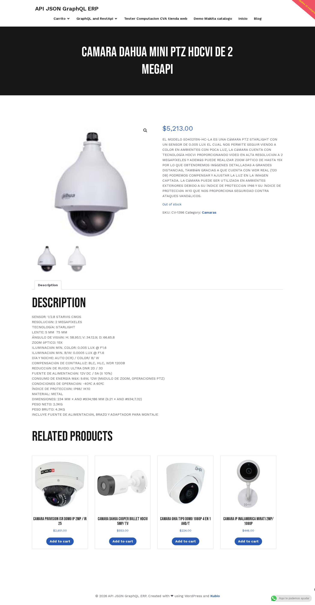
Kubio (215, 596)
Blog (258, 18)
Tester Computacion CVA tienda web (155, 18)
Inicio (243, 18)
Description (48, 285)
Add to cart (60, 541)
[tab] (48, 285)
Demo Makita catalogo (213, 18)
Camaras (209, 212)
